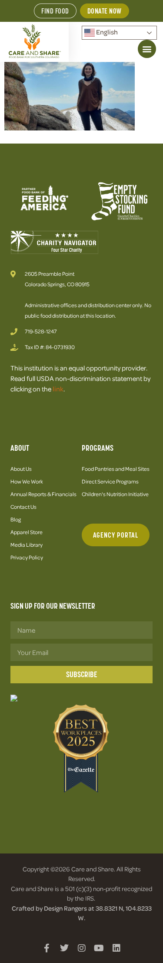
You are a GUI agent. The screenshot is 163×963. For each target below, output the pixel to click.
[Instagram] (81, 948)
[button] (147, 49)
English (106, 31)
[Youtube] (99, 948)
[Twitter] (64, 948)
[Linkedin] (116, 948)
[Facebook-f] (47, 948)
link (58, 388)
